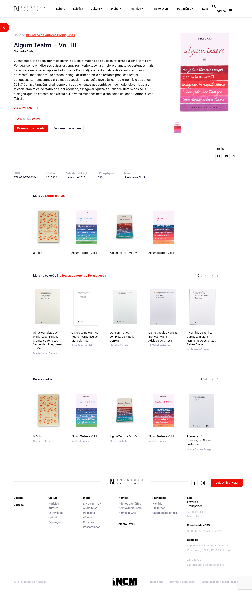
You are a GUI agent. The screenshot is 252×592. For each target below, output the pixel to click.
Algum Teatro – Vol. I (161, 252)
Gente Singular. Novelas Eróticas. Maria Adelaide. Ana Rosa (162, 336)
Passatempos (91, 527)
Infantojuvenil (160, 8)
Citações (88, 522)
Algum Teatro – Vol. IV (123, 252)
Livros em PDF (92, 503)
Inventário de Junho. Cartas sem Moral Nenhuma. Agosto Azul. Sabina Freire (201, 338)
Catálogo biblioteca (164, 512)
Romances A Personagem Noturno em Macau (200, 440)
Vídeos (87, 517)
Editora (60, 8)
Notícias (53, 503)
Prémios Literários (129, 503)
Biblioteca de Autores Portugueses (50, 35)
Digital (115, 8)
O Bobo (37, 252)
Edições (78, 8)
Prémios (135, 8)
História (157, 503)
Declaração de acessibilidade (219, 581)
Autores (53, 508)
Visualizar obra (23, 108)
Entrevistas (55, 512)
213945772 (194, 559)
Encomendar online (67, 128)
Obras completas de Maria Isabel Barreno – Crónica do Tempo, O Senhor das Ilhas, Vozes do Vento (47, 340)
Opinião (53, 517)
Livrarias (192, 502)
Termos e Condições (182, 581)
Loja (205, 8)
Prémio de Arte (127, 512)
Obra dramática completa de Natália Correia (122, 336)
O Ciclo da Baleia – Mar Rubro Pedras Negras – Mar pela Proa (85, 336)
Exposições (55, 522)
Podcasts (89, 512)
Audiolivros (90, 508)
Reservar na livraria (31, 128)
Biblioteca (158, 508)
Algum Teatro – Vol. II (84, 252)
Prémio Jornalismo (130, 508)
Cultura (95, 8)
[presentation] (212, 275)
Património (184, 8)
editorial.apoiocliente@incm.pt (205, 564)
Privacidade (155, 581)
